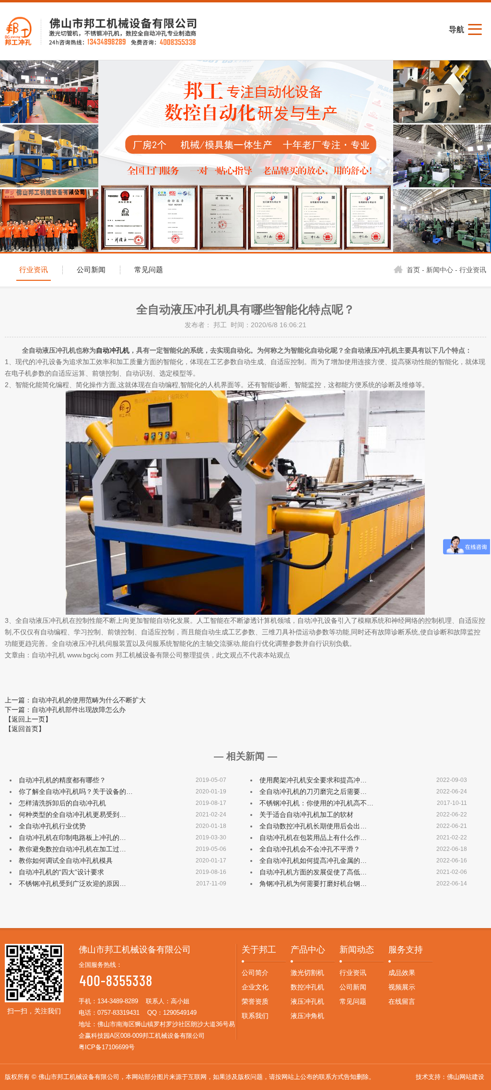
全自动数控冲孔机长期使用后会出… (313, 826)
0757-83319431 (118, 1012)
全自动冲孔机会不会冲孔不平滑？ (309, 849)
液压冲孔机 (307, 1001)
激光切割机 (307, 972)
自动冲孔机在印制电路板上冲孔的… (72, 837)
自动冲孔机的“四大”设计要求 (61, 872)
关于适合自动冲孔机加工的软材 (306, 814)
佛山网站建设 (465, 1076)
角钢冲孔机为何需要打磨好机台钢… (313, 883)
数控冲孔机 (307, 987)
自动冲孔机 (112, 350)
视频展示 (401, 987)
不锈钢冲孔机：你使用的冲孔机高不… (316, 803)
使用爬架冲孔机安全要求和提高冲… (313, 780)
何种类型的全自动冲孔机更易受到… (72, 814)
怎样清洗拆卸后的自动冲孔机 (62, 803)
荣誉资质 (255, 1001)
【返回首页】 (25, 729)
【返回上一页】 (28, 719)
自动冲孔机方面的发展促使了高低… (313, 872)
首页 (413, 270)
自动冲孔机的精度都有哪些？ (62, 780)
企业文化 (255, 987)
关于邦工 (259, 949)
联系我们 (255, 1016)
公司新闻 (91, 270)
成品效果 (401, 972)
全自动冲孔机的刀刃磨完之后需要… (313, 791)
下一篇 (65, 709)
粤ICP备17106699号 (107, 1047)
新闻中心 (439, 270)
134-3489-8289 (117, 1001)
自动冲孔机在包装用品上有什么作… (313, 837)
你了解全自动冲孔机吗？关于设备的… (76, 791)
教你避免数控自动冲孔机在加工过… (72, 849)
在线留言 (401, 1001)
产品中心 (308, 949)
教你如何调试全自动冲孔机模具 (66, 860)
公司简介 (255, 972)
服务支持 (405, 949)
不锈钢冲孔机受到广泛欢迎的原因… (72, 883)
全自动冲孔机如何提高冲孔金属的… (313, 860)
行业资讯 (33, 270)
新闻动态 (356, 949)
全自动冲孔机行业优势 (52, 826)
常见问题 (148, 270)
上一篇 (75, 700)
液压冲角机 (307, 1016)
